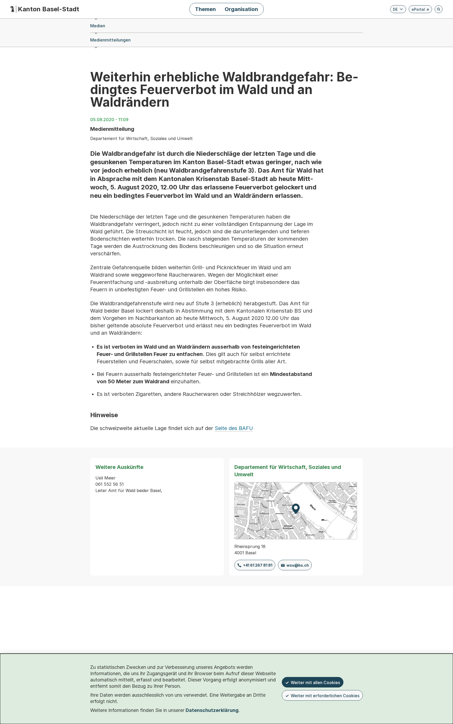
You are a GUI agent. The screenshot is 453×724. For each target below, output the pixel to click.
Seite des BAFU (234, 428)
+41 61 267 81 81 (257, 565)
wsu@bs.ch (298, 565)
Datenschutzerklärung (212, 710)
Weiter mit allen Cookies (315, 682)
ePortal (420, 10)
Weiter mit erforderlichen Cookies (325, 695)
